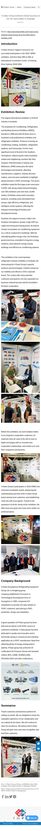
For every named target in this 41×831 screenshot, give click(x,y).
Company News (29, 7)
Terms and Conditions (30, 823)
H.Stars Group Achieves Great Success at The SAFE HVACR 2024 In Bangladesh (20, 790)
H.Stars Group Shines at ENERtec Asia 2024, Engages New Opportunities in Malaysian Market (19, 785)
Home (12, 7)
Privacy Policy (8, 823)
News (19, 7)
